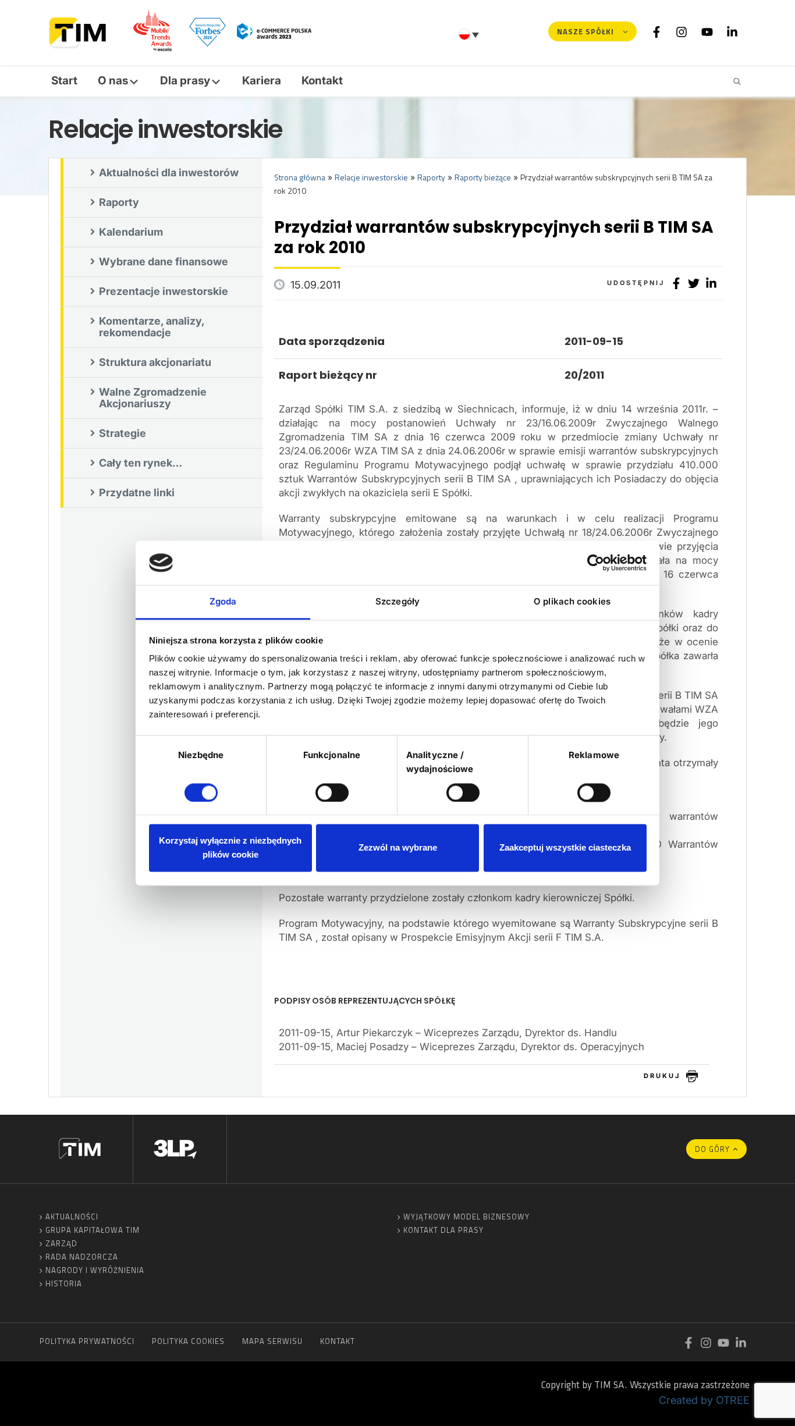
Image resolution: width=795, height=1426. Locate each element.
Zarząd (61, 1243)
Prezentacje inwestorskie (163, 291)
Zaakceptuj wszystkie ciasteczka (565, 848)
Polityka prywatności (87, 1341)
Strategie (122, 433)
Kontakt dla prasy (443, 1230)
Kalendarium (131, 232)
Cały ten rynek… (140, 463)
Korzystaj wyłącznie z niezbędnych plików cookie (230, 848)
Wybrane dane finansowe (163, 261)
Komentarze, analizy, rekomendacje (152, 327)
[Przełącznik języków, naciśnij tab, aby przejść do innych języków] (470, 34)
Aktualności (71, 1216)
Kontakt (322, 80)
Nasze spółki (585, 31)
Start (64, 80)
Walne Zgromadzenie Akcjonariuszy (153, 398)
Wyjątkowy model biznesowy (466, 1216)
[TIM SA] (80, 31)
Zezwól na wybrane (398, 848)
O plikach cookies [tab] (572, 601)
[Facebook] (656, 31)
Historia (63, 1283)
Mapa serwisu (272, 1341)
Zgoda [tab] (223, 601)
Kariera (261, 80)
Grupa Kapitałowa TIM (92, 1230)
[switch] (332, 792)
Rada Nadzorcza (81, 1257)
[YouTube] (707, 31)
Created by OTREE (704, 1400)
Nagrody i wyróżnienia (94, 1270)
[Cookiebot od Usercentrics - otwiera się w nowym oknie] (596, 562)
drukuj (662, 1076)
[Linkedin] (732, 31)
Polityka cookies (188, 1341)
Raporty (119, 202)
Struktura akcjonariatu (155, 362)
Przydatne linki (137, 492)
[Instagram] (681, 31)
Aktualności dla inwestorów (169, 172)
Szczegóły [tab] (397, 601)
